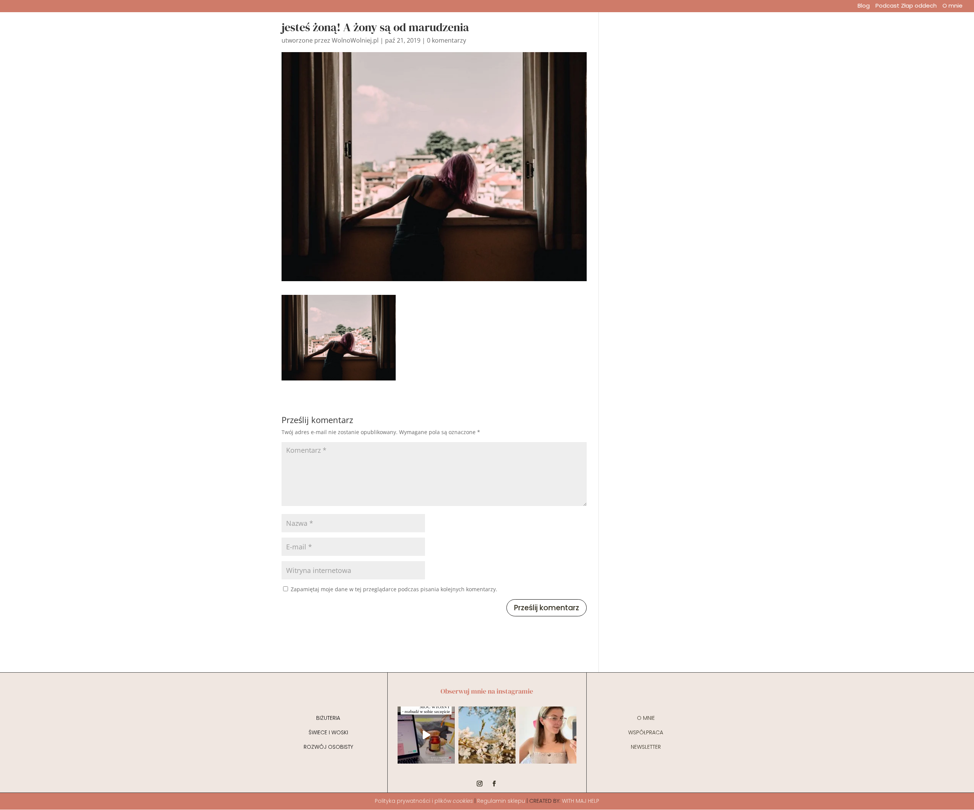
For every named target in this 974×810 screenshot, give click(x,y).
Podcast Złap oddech (906, 6)
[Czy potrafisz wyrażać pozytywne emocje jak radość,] (547, 735)
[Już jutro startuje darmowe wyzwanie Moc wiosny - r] (426, 735)
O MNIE (646, 718)
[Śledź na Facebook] (494, 783)
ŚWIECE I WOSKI (328, 732)
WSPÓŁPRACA (645, 732)
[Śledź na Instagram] (479, 783)
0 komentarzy (446, 40)
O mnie (952, 6)
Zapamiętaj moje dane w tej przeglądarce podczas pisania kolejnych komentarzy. (394, 589)
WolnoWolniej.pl (355, 40)
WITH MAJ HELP (580, 801)
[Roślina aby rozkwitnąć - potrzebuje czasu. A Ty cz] (487, 735)
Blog (864, 6)
